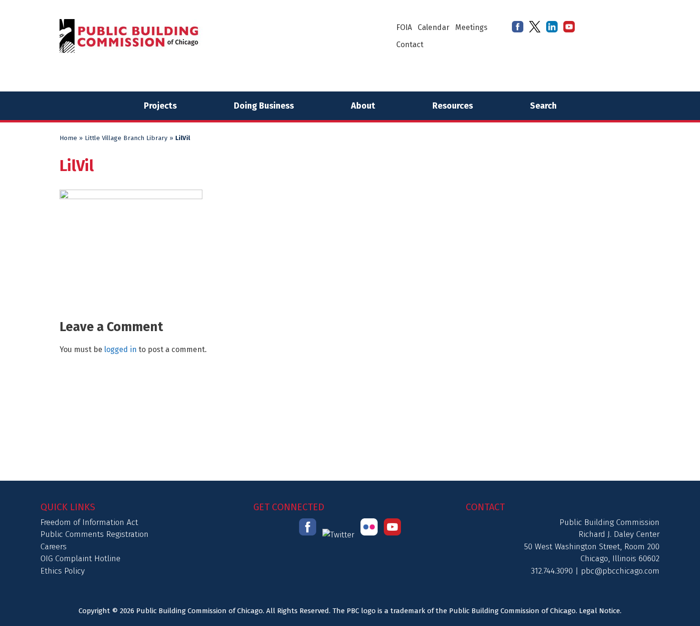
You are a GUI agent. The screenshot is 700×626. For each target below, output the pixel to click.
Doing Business (264, 106)
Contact (409, 44)
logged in (120, 349)
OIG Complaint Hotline (80, 559)
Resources (452, 106)
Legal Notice (599, 610)
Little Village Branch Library (126, 138)
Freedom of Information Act (89, 522)
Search (543, 106)
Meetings (471, 27)
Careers (53, 547)
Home (68, 138)
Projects (160, 106)
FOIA (404, 27)
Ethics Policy (62, 571)
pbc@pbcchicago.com (620, 571)
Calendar (434, 27)
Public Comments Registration (94, 534)
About (363, 106)
